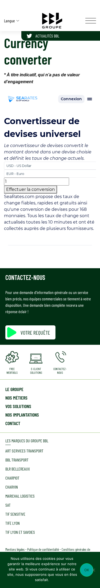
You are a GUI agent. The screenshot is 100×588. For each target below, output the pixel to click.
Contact (12, 423)
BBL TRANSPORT (17, 459)
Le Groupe (14, 389)
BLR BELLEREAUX (17, 468)
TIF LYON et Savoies (20, 532)
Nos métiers (16, 398)
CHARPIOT (12, 477)
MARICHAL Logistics (20, 495)
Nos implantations (22, 415)
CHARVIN (11, 486)
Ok (86, 570)
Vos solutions (18, 406)
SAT (8, 504)
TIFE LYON (12, 523)
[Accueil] (52, 20)
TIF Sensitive (15, 513)
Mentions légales (15, 549)
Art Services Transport (24, 450)
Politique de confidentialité (43, 549)
